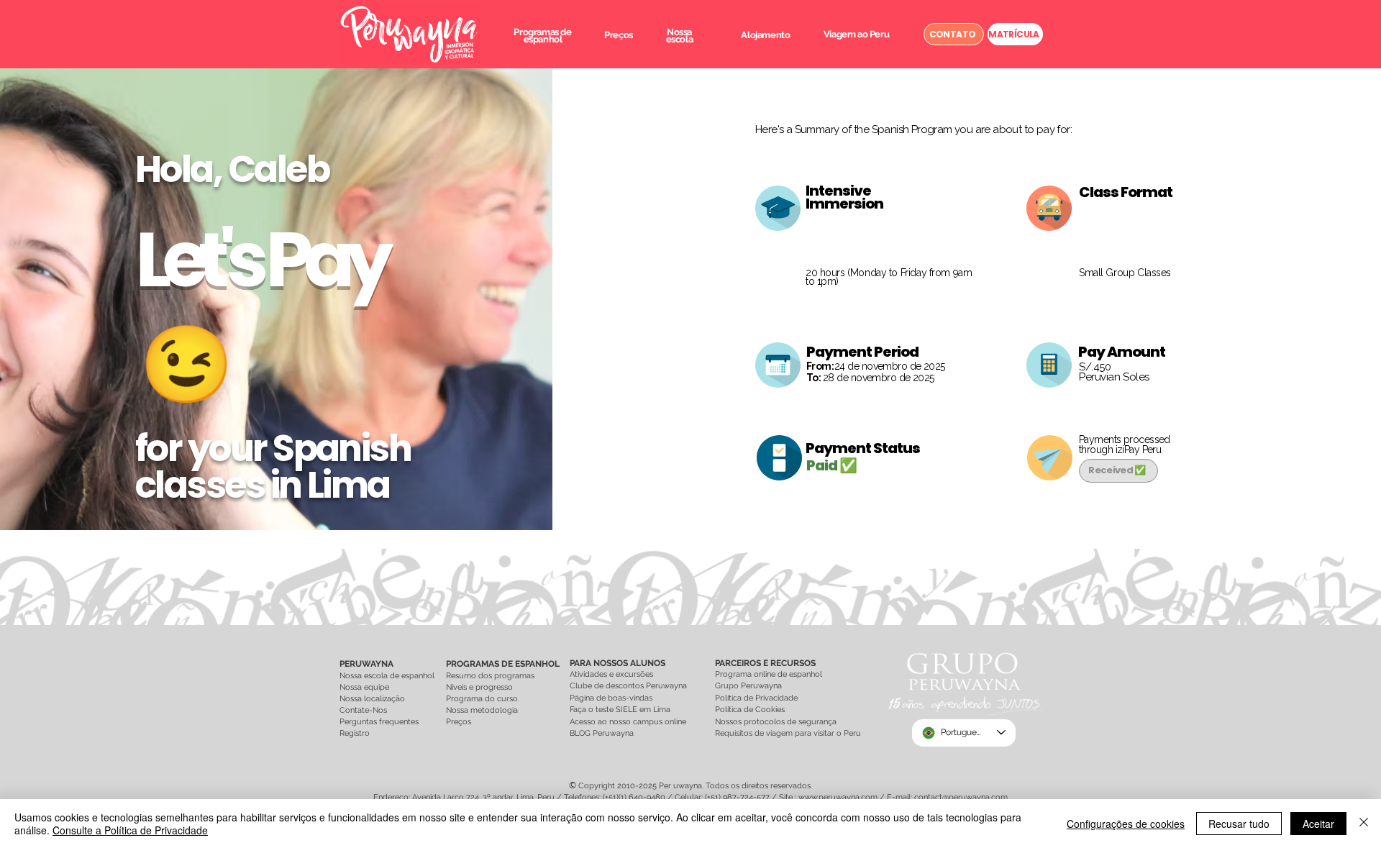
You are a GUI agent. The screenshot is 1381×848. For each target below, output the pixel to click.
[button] (542, 36)
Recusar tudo (1239, 823)
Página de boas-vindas (612, 698)
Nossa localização (372, 698)
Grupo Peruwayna (748, 685)
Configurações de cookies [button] (1126, 823)
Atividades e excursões (611, 674)
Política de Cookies (750, 709)
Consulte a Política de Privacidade (130, 830)
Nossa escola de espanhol (386, 675)
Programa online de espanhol (768, 674)
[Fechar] (1363, 823)
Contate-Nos (363, 710)
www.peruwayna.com (838, 797)
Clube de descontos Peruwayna (628, 685)
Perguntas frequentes (379, 721)
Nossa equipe (364, 687)
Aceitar (1318, 823)
